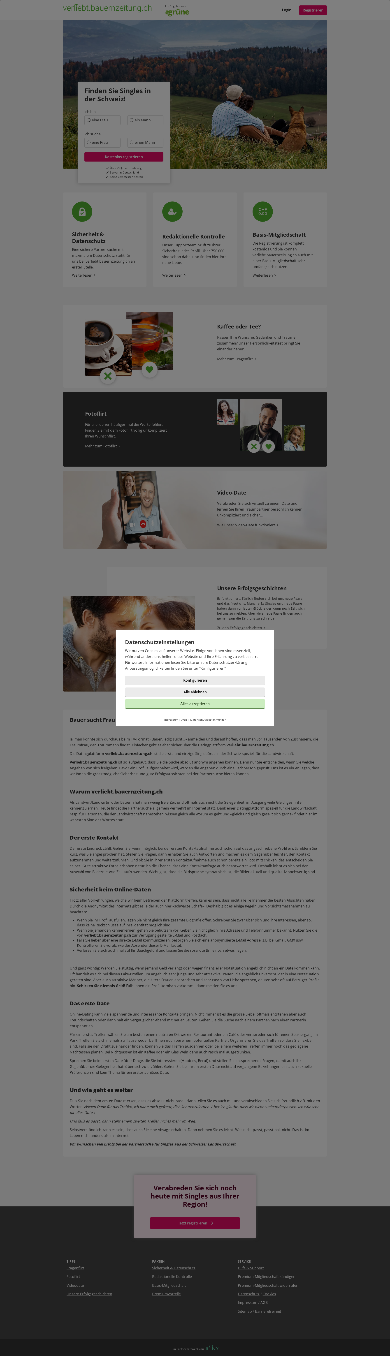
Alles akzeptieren (195, 703)
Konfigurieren (212, 668)
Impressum (171, 720)
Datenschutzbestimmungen (208, 720)
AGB (184, 720)
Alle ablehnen (195, 692)
